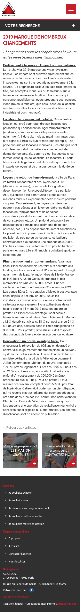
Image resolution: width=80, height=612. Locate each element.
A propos (14, 538)
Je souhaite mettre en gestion (26, 523)
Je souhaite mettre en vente (25, 516)
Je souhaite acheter (20, 492)
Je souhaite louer (19, 500)
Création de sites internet (51, 603)
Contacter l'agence (20, 553)
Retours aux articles (21, 427)
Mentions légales (13, 603)
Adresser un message (16, 596)
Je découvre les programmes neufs (29, 508)
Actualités (15, 546)
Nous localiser (17, 561)
